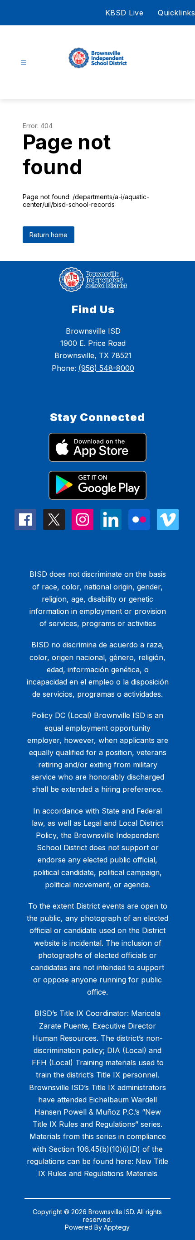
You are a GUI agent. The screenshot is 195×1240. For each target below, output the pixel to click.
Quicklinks (176, 12)
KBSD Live (124, 12)
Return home (48, 235)
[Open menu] (23, 62)
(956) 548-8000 (106, 368)
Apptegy (117, 1227)
